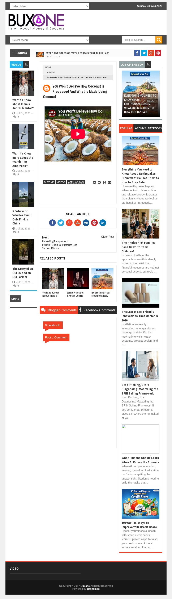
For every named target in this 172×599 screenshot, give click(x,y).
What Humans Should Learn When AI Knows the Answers (140, 460)
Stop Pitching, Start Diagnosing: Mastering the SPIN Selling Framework (140, 389)
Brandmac (93, 588)
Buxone (49, 182)
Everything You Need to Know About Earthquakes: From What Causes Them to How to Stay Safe (140, 104)
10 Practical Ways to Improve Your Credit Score (139, 524)
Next (156, 95)
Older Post (107, 236)
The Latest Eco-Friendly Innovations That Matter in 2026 (140, 315)
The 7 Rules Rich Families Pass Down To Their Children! (138, 246)
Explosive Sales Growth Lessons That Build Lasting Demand (85, 51)
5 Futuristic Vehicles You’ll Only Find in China (21, 217)
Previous (124, 95)
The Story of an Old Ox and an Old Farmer (22, 272)
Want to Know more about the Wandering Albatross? (22, 159)
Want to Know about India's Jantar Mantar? (23, 104)
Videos (51, 72)
